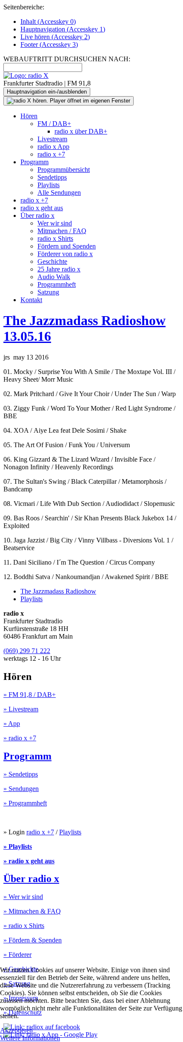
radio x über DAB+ (80, 131)
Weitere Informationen (30, 1038)
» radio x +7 (19, 738)
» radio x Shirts (23, 925)
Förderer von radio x (65, 253)
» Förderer (17, 954)
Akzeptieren (16, 1030)
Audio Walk (53, 276)
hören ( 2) (55, 36)
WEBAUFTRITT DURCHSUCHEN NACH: (66, 59)
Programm (34, 162)
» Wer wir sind (23, 896)
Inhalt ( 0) (48, 21)
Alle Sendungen (59, 192)
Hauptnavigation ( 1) (62, 29)
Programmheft (56, 284)
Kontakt (31, 299)
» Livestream (20, 709)
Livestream (52, 139)
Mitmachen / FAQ (61, 230)
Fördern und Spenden (66, 246)
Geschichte (52, 261)
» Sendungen (21, 788)
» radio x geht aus (28, 861)
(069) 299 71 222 (26, 650)
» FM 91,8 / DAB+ (29, 694)
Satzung (48, 292)
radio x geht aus (41, 207)
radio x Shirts (55, 238)
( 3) (49, 44)
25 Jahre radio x (58, 269)
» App (11, 723)
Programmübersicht (63, 169)
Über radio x (37, 215)
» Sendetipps (20, 774)
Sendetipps (52, 177)
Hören (28, 116)
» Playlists (17, 846)
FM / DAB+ (54, 123)
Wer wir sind (54, 223)
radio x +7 (51, 154)
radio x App (53, 146)
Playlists (48, 184)
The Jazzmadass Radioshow (58, 591)
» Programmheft (25, 803)
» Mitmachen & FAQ (32, 911)
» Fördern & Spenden (32, 940)
